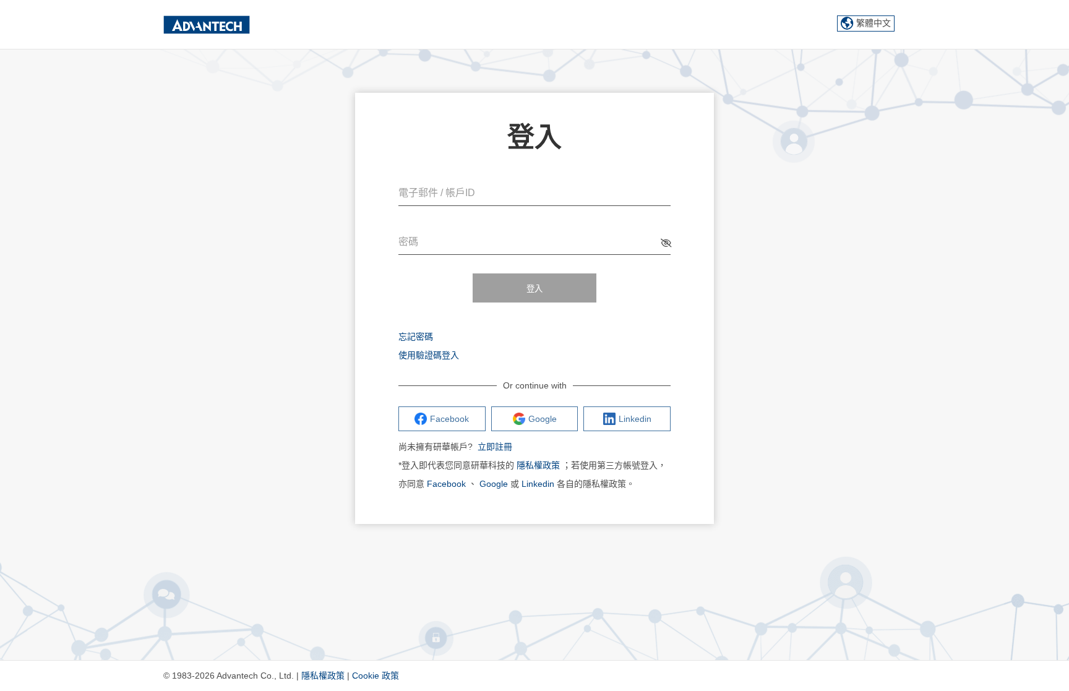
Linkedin (538, 484)
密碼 (408, 241)
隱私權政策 (538, 465)
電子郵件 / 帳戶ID (436, 192)
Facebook (446, 484)
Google (493, 484)
